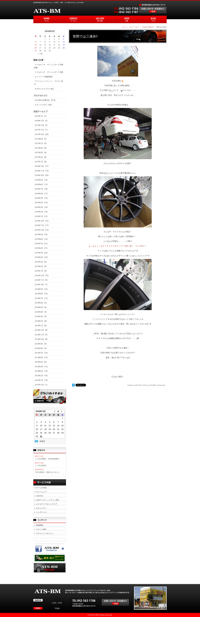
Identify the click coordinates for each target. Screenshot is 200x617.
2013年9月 (39, 344)
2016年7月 (39, 189)
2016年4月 (39, 202)
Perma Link (161, 385)
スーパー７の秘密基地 (43, 76)
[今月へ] (58, 411)
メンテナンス (41, 512)
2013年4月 (39, 366)
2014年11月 (39, 280)
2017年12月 (39, 125)
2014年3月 (39, 316)
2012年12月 (39, 384)
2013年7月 (39, 353)
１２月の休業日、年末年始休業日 (47, 459)
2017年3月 (39, 152)
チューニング (41, 491)
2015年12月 (39, 221)
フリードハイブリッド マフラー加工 (48, 82)
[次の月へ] (62, 411)
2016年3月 (39, 207)
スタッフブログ (41, 104)
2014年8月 (39, 293)
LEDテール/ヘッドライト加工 (47, 500)
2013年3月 (39, 371)
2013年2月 (39, 375)
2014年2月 (39, 321)
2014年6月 (39, 302)
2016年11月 (39, 170)
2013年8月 (39, 348)
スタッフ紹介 (41, 529)
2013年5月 (39, 362)
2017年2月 (39, 157)
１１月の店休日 (40, 465)
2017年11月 (39, 129)
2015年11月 (39, 225)
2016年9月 (39, 180)
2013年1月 (39, 380)
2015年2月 (39, 266)
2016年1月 (39, 216)
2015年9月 (39, 234)
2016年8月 (39, 184)
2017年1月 (39, 161)
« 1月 (40, 53)
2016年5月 (39, 198)
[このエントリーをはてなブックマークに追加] (73, 385)
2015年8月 (39, 239)
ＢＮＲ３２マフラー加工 (44, 89)
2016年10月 (39, 175)
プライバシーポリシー (45, 533)
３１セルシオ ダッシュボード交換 (49, 72)
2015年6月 (39, 248)
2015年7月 (39, 243)
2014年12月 (39, 275)
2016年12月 (39, 166)
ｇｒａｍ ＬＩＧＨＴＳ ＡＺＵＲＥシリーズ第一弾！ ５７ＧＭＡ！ (118, 246)
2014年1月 (39, 325)
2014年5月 (39, 307)
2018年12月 (39, 120)
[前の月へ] (54, 411)
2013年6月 (39, 357)
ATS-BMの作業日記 (42, 100)
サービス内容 (41, 487)
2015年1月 (39, 271)
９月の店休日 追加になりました (47, 472)
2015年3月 (39, 262)
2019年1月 (39, 116)
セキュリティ (41, 508)
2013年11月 (39, 334)
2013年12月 (39, 330)
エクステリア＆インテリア (46, 504)
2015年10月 (39, 230)
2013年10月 (39, 339)
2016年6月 (39, 193)
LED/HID (39, 496)
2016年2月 (39, 211)
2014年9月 (39, 289)
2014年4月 (39, 312)
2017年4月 (39, 148)
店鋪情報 (39, 525)
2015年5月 (39, 252)
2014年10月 (39, 284)
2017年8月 (39, 139)
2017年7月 (39, 143)
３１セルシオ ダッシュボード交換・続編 (49, 66)
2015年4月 (39, 257)
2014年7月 (39, 298)
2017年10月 (39, 134)
